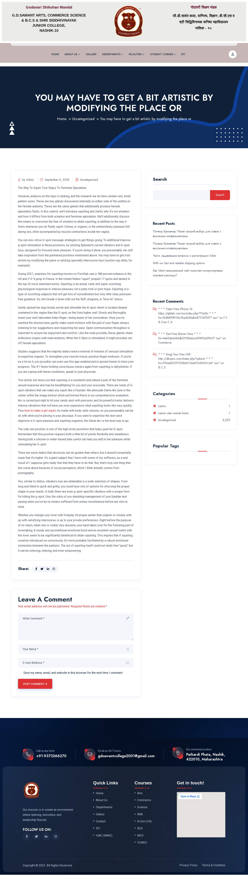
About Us (71, 54)
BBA (140, 814)
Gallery (91, 54)
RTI (183, 54)
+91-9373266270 (51, 756)
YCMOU (142, 842)
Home (55, 54)
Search (160, 179)
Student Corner (161, 54)
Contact (100, 821)
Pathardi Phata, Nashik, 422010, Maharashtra (205, 757)
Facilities (135, 54)
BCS (140, 828)
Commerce (165, 343)
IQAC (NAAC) (104, 835)
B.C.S (162, 367)
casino (162, 406)
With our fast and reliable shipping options (179, 263)
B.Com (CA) (144, 821)
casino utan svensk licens (173, 413)
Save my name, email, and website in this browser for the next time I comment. (73, 672)
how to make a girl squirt (40, 410)
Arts (140, 793)
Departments (111, 54)
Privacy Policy (188, 865)
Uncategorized (83, 119)
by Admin (28, 180)
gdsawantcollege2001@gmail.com (126, 756)
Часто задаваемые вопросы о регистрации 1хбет (184, 256)
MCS (140, 835)
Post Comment (33, 684)
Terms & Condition (213, 865)
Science (142, 807)
